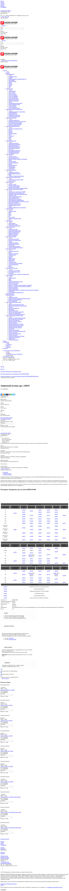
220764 (23, 521)
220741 (23, 536)
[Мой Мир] (5, 394)
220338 (23, 552)
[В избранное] (1, 390)
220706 (5, 589)
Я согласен (3, 889)
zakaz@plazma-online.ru (6, 10)
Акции (2, 842)
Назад (7, 71)
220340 (64, 515)
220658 (23, 532)
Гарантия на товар (5, 858)
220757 (31, 518)
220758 (31, 560)
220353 (48, 518)
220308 (56, 548)
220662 (56, 532)
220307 (56, 557)
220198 (23, 555)
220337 (40, 552)
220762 (23, 558)
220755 (31, 548)
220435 (56, 521)
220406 (40, 560)
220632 (40, 523)
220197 (40, 555)
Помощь (2, 853)
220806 (40, 526)
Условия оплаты (4, 856)
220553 (48, 512)
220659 (40, 532)
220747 (15, 513)
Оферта (2, 885)
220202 (23, 548)
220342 (48, 558)
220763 (23, 560)
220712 (31, 563)
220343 (40, 558)
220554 (40, 512)
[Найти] (2, 35)
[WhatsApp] (11, 394)
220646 (40, 529)
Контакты (3, 852)
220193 (40, 509)
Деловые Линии (12, 639)
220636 (23, 523)
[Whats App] (4, 364)
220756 (31, 515)
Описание (5, 472)
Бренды (2, 843)
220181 (56, 516)
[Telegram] (4, 362)
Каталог (2, 841)
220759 (31, 577)
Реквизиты (3, 848)
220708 (40, 563)
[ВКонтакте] (1, 394)
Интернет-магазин (5, 839)
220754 (31, 511)
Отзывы (2, 847)
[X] (7, 394)
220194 (23, 509)
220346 (40, 577)
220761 (23, 518)
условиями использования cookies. (54, 887)
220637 (15, 529)
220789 (5, 591)
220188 (40, 514)
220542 (40, 536)
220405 (48, 560)
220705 (5, 586)
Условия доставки (5, 857)
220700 (64, 529)
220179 (48, 515)
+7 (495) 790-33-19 (5, 16)
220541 (56, 536)
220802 (56, 526)
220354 (40, 518)
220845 (31, 526)
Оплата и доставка (7, 474)
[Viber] (9, 394)
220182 (40, 516)
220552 (56, 512)
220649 (56, 529)
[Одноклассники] (3, 394)
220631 (48, 523)
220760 (31, 521)
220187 (56, 514)
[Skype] (12, 394)
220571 (64, 523)
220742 (23, 527)
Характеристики (7, 473)
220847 (40, 550)
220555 (23, 512)
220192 (56, 509)
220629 (56, 523)
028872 (5, 595)
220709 (56, 563)
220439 (40, 521)
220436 (48, 521)
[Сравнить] (1, 391)
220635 (31, 523)
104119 (5, 597)
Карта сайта (3, 883)
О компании (3, 845)
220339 (56, 551)
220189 (23, 514)
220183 (23, 516)
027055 (5, 593)
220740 (31, 529)
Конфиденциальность (12, 883)
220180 (48, 509)
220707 (23, 563)
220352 (56, 518)
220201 (40, 548)
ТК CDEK (11, 638)
